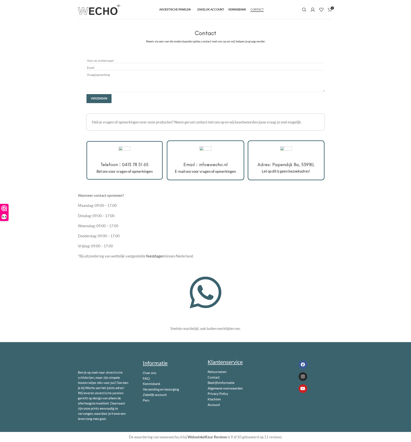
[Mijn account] (312, 9)
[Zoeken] (304, 9)
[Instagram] (303, 376)
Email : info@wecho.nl (205, 164)
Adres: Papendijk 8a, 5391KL (286, 164)
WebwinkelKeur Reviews (207, 437)
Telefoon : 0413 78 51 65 (125, 164)
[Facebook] (303, 364)
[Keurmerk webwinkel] (292, 404)
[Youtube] (303, 388)
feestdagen (155, 256)
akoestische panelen (109, 393)
